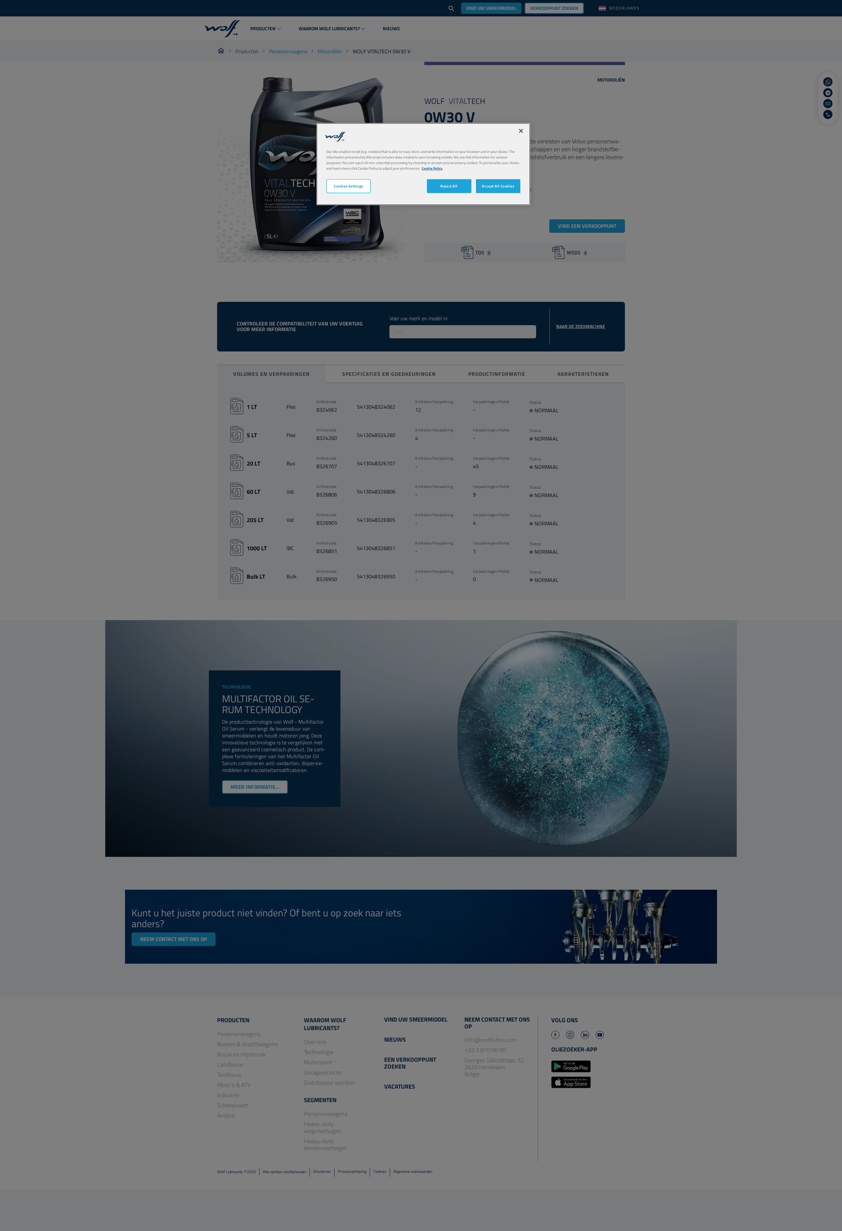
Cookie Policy (432, 168)
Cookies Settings (348, 186)
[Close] (521, 131)
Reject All (449, 186)
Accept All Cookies (498, 186)
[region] (423, 164)
